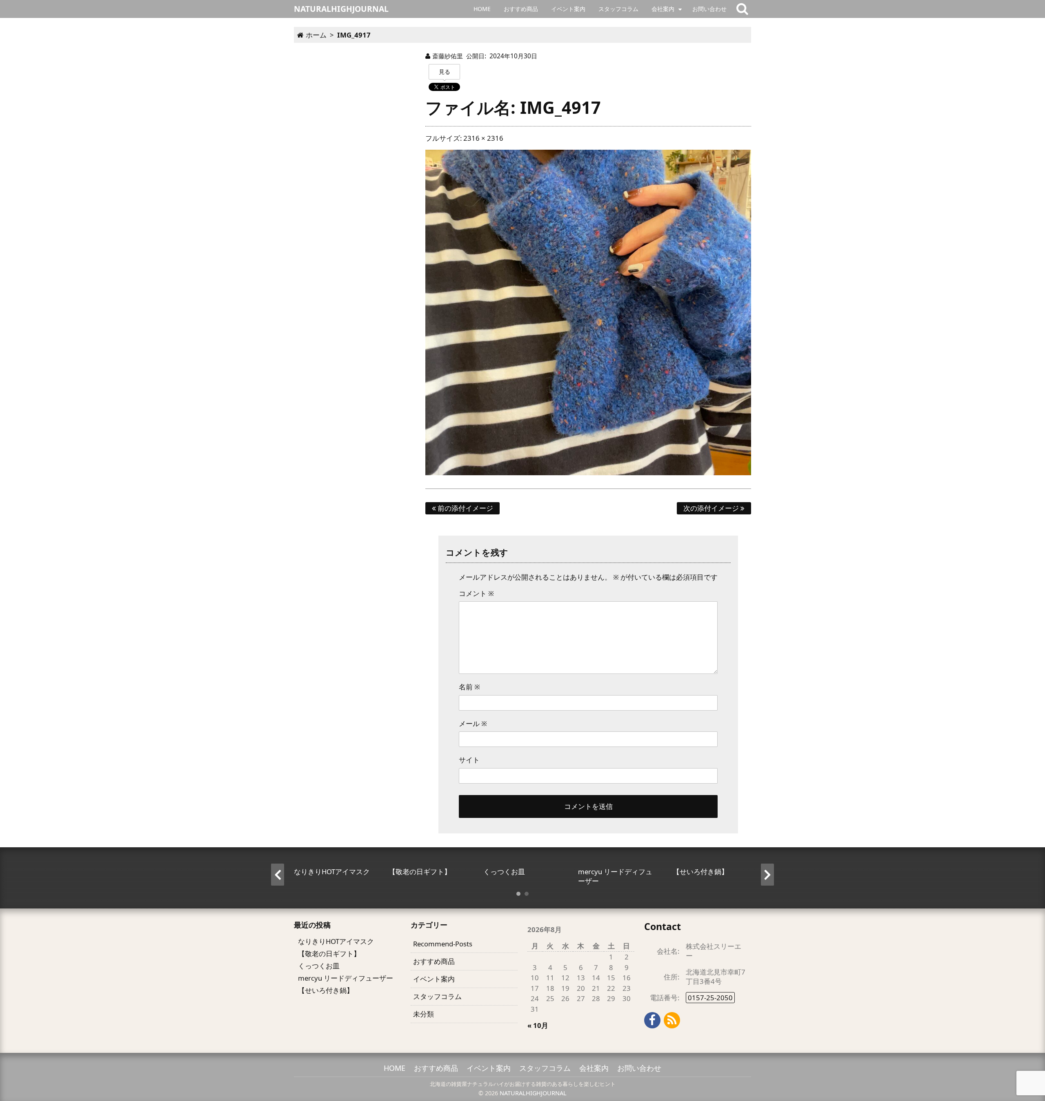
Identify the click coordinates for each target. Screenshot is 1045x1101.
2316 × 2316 (483, 138)
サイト (469, 759)
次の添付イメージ (711, 508)
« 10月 (537, 1025)
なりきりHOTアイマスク (336, 941)
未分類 (423, 1014)
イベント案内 (568, 9)
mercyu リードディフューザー (345, 978)
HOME (482, 9)
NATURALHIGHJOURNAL (533, 1093)
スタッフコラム (618, 9)
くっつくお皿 (319, 965)
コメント (476, 593)
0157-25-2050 (710, 997)
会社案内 (662, 9)
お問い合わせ (709, 9)
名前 (469, 686)
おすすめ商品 (521, 9)
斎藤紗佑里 (447, 55)
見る (444, 71)
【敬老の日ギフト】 (329, 953)
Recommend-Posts (442, 943)
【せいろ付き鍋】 (326, 990)
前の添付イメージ (464, 508)
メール (473, 723)
